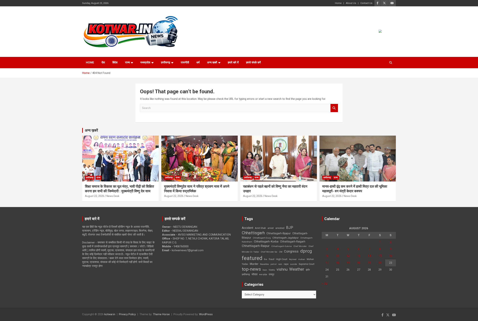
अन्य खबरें (212, 62)
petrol (274, 264)
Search (334, 108)
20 (358, 262)
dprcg (306, 251)
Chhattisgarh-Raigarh (292, 241)
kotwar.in (109, 314)
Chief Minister (300, 246)
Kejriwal (293, 259)
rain (280, 264)
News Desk (112, 196)
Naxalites (264, 264)
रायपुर (271, 274)
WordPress (206, 314)
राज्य (127, 62)
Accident (247, 228)
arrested (279, 228)
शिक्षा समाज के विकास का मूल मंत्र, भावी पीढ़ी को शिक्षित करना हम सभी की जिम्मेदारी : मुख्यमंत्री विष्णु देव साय (119, 188)
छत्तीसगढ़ (165, 62)
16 (390, 256)
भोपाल (254, 274)
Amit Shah (260, 228)
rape (286, 264)
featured (252, 258)
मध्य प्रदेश (263, 274)
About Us (351, 3)
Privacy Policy (127, 314)
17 (326, 262)
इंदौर (308, 269)
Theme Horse (161, 314)
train (265, 270)
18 (337, 262)
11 (337, 256)
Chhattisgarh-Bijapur (278, 233)
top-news (251, 269)
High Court (281, 259)
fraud (271, 259)
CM (280, 251)
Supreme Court (306, 264)
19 (348, 262)
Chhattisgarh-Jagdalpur (285, 237)
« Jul (324, 283)
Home (338, 3)
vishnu (282, 269)
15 (379, 256)
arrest (271, 228)
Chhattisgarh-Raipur (256, 246)
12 (348, 256)
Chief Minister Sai (269, 252)
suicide (293, 264)
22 (379, 262)
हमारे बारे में (233, 62)
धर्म (198, 62)
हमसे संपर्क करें (253, 62)
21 (369, 262)
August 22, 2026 (94, 196)
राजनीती (185, 62)
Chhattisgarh (253, 233)
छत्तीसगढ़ (246, 274)
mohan (301, 259)
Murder (254, 264)
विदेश (115, 62)
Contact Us (366, 3)
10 (326, 256)
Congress (291, 251)
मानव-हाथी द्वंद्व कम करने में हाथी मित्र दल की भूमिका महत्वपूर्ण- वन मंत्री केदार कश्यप (354, 188)
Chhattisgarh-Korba (266, 241)
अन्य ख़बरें (91, 130)
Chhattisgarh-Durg (262, 238)
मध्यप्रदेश (145, 62)
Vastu (272, 270)
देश (103, 62)
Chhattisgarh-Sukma (281, 246)
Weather (296, 269)
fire (265, 259)
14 (369, 256)
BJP (289, 227)
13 (358, 256)
